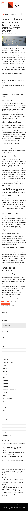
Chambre (5, 347)
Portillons (5, 407)
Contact (7, 505)
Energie (4, 365)
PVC (4, 410)
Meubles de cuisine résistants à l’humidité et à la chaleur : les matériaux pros (14, 444)
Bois (4, 344)
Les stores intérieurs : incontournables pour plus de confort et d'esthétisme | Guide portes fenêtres (14, 492)
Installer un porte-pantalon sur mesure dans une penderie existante (13, 453)
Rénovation (5, 414)
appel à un (12, 281)
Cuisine (4, 356)
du (23, 281)
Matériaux (5, 380)
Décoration (5, 359)
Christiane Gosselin (6, 33)
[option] (15, 14)
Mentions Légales (16, 505)
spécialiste (19, 281)
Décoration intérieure (8, 362)
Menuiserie (5, 383)
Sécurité (5, 420)
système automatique (11, 305)
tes (8, 281)
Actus (4, 334)
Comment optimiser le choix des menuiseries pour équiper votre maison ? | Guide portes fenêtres (13, 481)
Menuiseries (6, 386)
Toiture (4, 426)
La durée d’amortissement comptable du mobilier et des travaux (12, 457)
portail (3, 283)
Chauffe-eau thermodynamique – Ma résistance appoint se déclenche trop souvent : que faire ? (14, 449)
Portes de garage (7, 404)
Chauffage (5, 350)
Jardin (4, 377)
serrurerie (5, 423)
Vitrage (4, 432)
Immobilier (5, 371)
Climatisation (6, 353)
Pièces (4, 395)
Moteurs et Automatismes (9, 389)
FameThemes (16, 508)
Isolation (5, 374)
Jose (3, 476)
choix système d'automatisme (18, 303)
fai (6, 281)
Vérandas (5, 429)
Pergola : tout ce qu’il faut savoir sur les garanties (12, 461)
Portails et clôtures (14, 301)
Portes (4, 401)
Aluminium (5, 338)
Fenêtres (5, 368)
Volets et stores (7, 435)
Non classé (5, 392)
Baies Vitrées (6, 341)
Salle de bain (6, 417)
